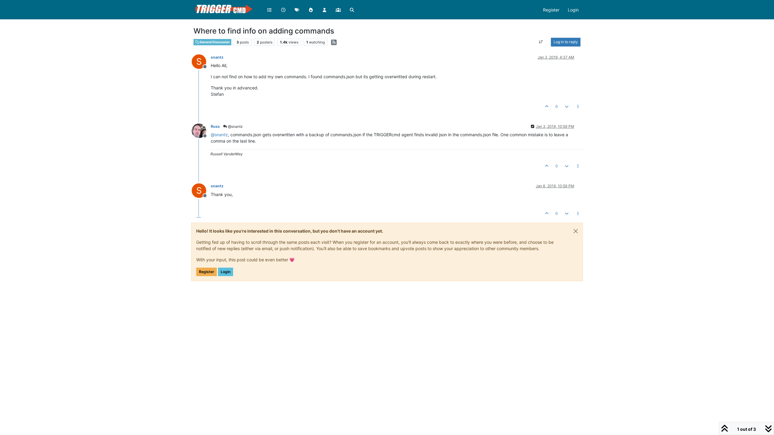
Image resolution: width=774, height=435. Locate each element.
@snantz (235, 126)
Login (225, 271)
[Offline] (201, 130)
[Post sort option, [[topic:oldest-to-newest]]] (541, 42)
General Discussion (214, 42)
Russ (215, 126)
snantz (217, 57)
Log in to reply (566, 42)
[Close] (576, 231)
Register (206, 271)
